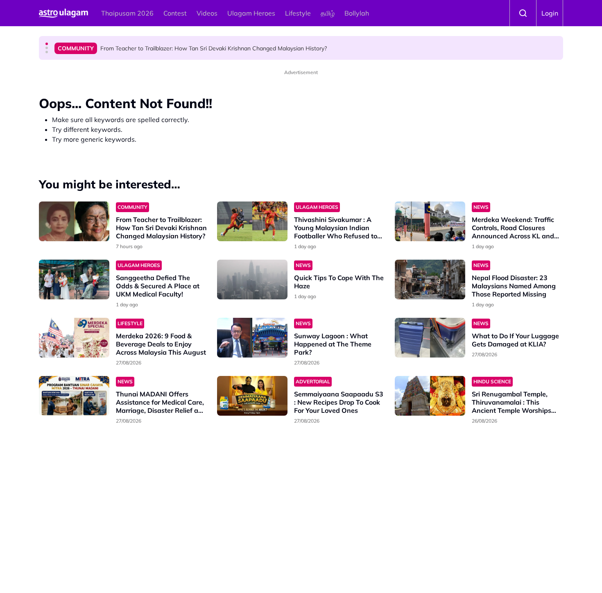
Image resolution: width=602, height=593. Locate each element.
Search (523, 13)
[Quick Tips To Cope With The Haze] (252, 279)
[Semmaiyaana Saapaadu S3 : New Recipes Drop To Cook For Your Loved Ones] (252, 396)
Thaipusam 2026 (127, 13)
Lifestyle (298, 13)
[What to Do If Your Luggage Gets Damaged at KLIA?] (430, 338)
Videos (207, 13)
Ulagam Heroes (251, 13)
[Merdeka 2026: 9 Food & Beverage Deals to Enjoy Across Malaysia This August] (74, 338)
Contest (175, 13)
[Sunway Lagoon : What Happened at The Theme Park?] (252, 338)
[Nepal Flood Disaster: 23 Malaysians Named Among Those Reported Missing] (430, 279)
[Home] (63, 13)
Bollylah (356, 13)
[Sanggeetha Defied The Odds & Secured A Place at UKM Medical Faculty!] (74, 279)
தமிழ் (328, 13)
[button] (46, 44)
